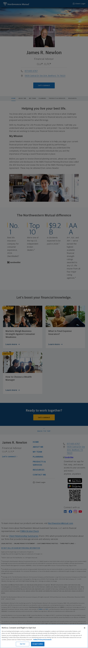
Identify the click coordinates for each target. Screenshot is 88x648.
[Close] (84, 628)
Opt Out (22, 644)
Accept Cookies (38, 644)
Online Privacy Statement (42, 639)
